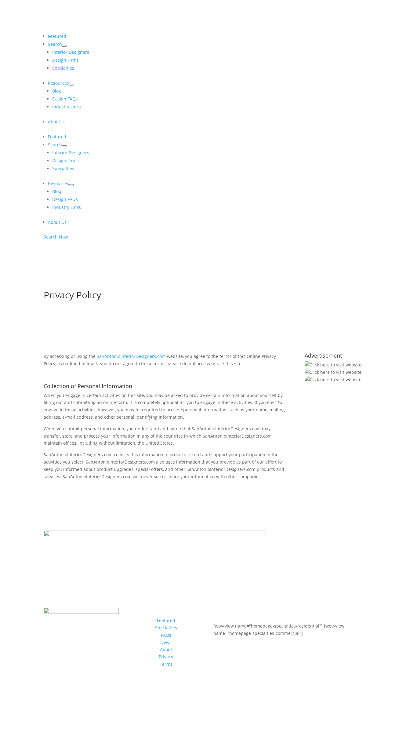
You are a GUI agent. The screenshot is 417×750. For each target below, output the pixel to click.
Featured (166, 620)
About (166, 649)
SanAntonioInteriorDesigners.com (131, 356)
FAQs (166, 635)
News (166, 642)
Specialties (166, 628)
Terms (166, 664)
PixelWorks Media (274, 721)
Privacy (166, 657)
